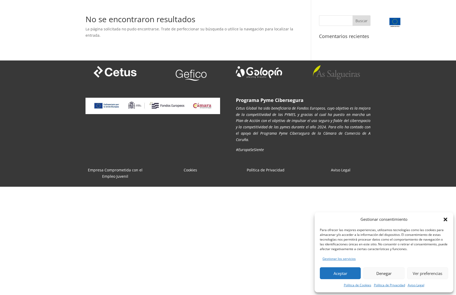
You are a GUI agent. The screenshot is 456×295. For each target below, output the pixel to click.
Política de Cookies (357, 285)
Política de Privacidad (389, 285)
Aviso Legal (416, 285)
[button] (445, 219)
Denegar (384, 273)
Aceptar (340, 273)
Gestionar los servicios (339, 258)
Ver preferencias (427, 273)
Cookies (190, 169)
